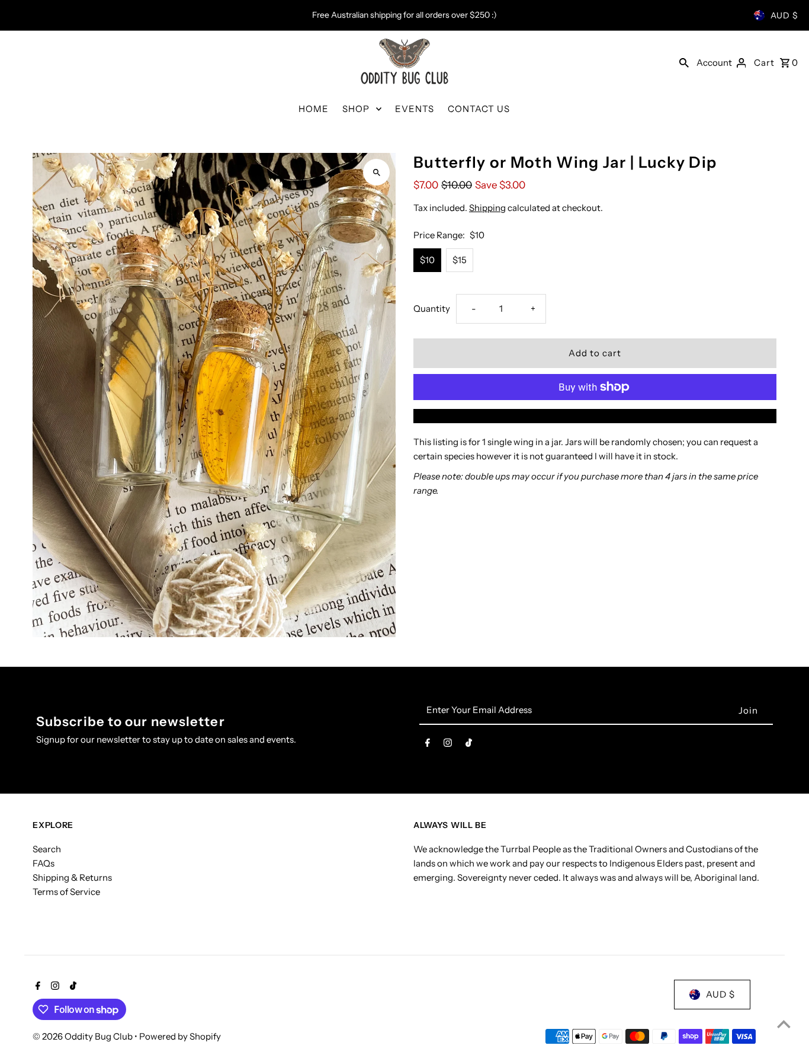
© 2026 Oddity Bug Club (83, 1036)
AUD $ (784, 15)
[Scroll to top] (784, 1024)
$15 (459, 260)
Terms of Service (66, 891)
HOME (313, 108)
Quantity (431, 308)
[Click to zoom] (376, 172)
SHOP (356, 108)
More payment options (594, 415)
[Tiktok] (469, 745)
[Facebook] (427, 745)
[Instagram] (448, 745)
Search (47, 849)
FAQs (43, 863)
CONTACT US (479, 108)
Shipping (487, 207)
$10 (427, 260)
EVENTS (414, 108)
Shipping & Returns (72, 877)
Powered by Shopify (180, 1036)
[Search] (684, 62)
